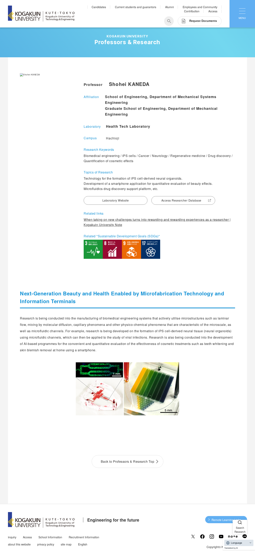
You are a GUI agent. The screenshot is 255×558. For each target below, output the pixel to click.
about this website (19, 544)
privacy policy (45, 544)
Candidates (99, 7)
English (82, 544)
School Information (50, 537)
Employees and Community (200, 7)
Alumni (169, 7)
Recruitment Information (84, 537)
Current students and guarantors (135, 7)
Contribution (191, 11)
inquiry (12, 537)
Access (212, 11)
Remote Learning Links (226, 520)
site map (66, 544)
